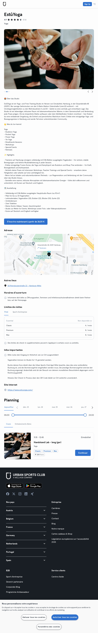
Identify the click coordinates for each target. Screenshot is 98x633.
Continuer (83, 453)
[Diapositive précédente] (88, 91)
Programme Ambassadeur (17, 592)
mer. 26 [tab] (69, 407)
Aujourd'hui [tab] (8, 407)
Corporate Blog (13, 587)
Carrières (56, 508)
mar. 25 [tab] (55, 407)
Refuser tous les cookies (34, 617)
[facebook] (7, 493)
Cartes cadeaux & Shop (62, 533)
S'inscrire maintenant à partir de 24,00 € (25, 221)
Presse (55, 513)
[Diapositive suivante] (92, 91)
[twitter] (13, 493)
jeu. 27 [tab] (83, 407)
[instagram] (19, 493)
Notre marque (58, 528)
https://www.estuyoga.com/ (20, 390)
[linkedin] (26, 493)
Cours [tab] (8, 424)
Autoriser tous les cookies (65, 617)
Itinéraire (43, 248)
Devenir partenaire (14, 581)
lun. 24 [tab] (40, 407)
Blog (54, 523)
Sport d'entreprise (14, 576)
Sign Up (87, 4)
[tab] (4, 91)
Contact (55, 518)
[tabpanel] (49, 444)
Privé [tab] (6, 312)
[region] (49, 616)
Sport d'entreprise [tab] (20, 312)
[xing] (32, 493)
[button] (26, 510)
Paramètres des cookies (49, 627)
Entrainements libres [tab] (23, 424)
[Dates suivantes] (92, 407)
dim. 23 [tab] (26, 407)
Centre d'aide (58, 576)
